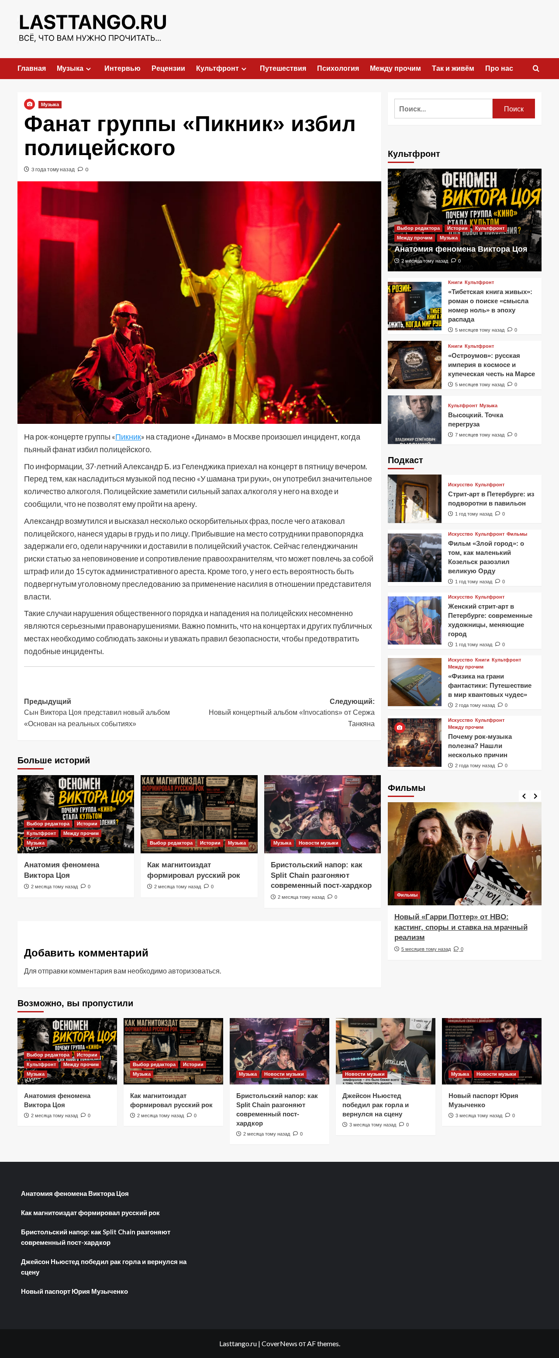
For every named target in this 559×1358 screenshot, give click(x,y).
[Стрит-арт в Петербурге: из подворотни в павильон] (415, 499)
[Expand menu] (88, 69)
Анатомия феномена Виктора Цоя (461, 248)
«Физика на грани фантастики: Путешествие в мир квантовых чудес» (489, 685)
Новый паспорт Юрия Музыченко (74, 1291)
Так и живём (453, 68)
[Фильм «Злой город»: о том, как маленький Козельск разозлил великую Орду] (415, 558)
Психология (338, 68)
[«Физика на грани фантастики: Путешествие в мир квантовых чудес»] (415, 682)
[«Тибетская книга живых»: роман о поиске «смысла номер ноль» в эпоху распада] (415, 306)
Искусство (460, 484)
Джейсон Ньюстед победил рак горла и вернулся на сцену (375, 1105)
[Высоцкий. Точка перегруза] (415, 419)
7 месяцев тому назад (479, 434)
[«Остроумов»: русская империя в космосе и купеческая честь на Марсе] (415, 365)
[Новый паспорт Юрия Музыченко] (492, 1051)
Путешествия (283, 68)
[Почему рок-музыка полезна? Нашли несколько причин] (415, 742)
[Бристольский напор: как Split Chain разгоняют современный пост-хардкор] (322, 814)
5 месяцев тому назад (479, 330)
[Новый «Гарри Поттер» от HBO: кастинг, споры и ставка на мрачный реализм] (465, 853)
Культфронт (217, 68)
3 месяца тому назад (372, 1124)
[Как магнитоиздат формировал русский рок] (199, 814)
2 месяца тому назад (54, 886)
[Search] (536, 68)
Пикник (128, 436)
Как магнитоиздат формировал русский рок (90, 1212)
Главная (31, 68)
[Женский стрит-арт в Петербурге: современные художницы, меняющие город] (415, 620)
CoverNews (279, 1343)
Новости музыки (318, 842)
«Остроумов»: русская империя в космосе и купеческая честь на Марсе (491, 364)
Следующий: (291, 713)
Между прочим (395, 68)
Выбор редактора (48, 823)
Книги (455, 282)
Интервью (122, 68)
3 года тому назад (53, 169)
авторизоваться (194, 971)
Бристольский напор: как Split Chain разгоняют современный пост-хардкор (321, 875)
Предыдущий (97, 713)
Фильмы (517, 534)
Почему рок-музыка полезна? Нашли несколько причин (480, 746)
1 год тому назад (473, 513)
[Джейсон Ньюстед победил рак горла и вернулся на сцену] (385, 1051)
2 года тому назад (475, 704)
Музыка (70, 68)
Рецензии (168, 68)
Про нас (499, 68)
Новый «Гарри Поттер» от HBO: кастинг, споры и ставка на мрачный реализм (461, 927)
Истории (87, 823)
